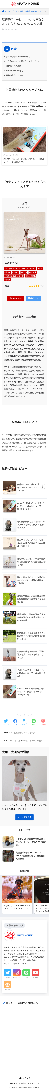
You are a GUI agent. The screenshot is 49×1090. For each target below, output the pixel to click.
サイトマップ (33, 1083)
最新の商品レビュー (14, 75)
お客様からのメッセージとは (18, 56)
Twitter (7, 977)
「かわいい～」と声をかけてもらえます (23, 61)
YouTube (35, 977)
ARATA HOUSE (27, 3)
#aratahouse (16, 298)
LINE (26, 977)
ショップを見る (24, 817)
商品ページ (33, 298)
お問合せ (22, 1083)
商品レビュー (29, 740)
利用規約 (13, 1083)
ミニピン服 (15, 740)
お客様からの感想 (13, 66)
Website (7, 989)
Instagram (16, 977)
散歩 (40, 740)
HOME (26, 1078)
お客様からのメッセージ (24, 733)
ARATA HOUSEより (14, 71)
